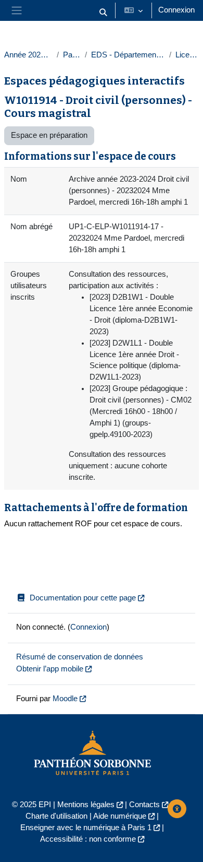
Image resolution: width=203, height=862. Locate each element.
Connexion (176, 10)
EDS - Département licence (128, 55)
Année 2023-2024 (28, 55)
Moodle (65, 698)
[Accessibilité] (177, 808)
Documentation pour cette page (83, 598)
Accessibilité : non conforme (88, 839)
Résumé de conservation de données (79, 657)
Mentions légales (86, 804)
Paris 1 (72, 55)
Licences (187, 55)
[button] (103, 12)
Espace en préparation (49, 135)
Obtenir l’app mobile (49, 669)
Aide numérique (119, 816)
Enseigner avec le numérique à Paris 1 (85, 827)
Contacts (144, 804)
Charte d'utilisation (56, 816)
